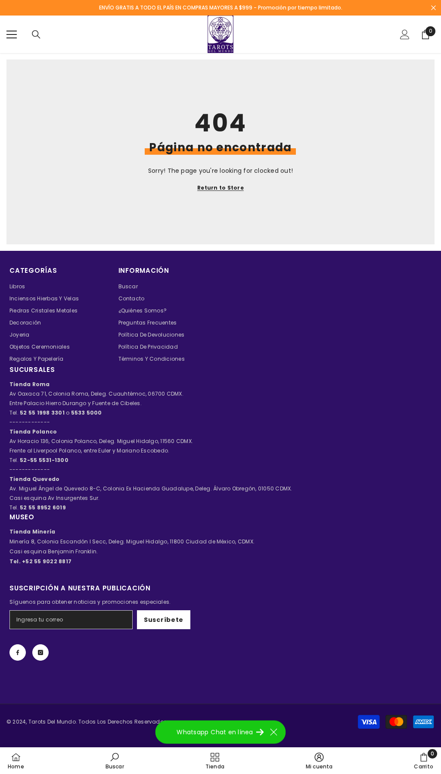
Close (433, 8)
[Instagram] (40, 652)
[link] (115, 760)
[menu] (11, 34)
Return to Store (220, 187)
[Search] (36, 34)
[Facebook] (17, 652)
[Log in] (405, 34)
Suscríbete (163, 619)
